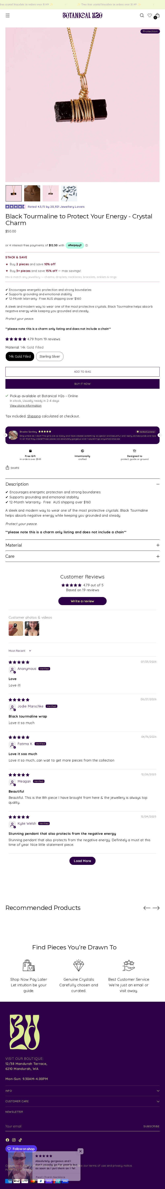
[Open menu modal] (7, 15)
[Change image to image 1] (14, 193)
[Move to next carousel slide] (156, 907)
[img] (19, 662)
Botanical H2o (40, 1165)
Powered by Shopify (19, 1169)
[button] (16, 339)
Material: (24, 347)
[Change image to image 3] (51, 193)
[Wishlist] (149, 16)
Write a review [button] (82, 601)
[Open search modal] (142, 15)
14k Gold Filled (20, 356)
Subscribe (151, 1126)
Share (15, 467)
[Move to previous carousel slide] (146, 908)
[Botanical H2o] (82, 15)
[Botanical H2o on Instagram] (14, 1140)
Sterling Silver (50, 356)
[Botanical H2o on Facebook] (7, 1140)
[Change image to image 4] (69, 193)
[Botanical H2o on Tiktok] (20, 1140)
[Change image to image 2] (32, 193)
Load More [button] (82, 861)
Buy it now (82, 383)
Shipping (34, 416)
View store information (25, 406)
